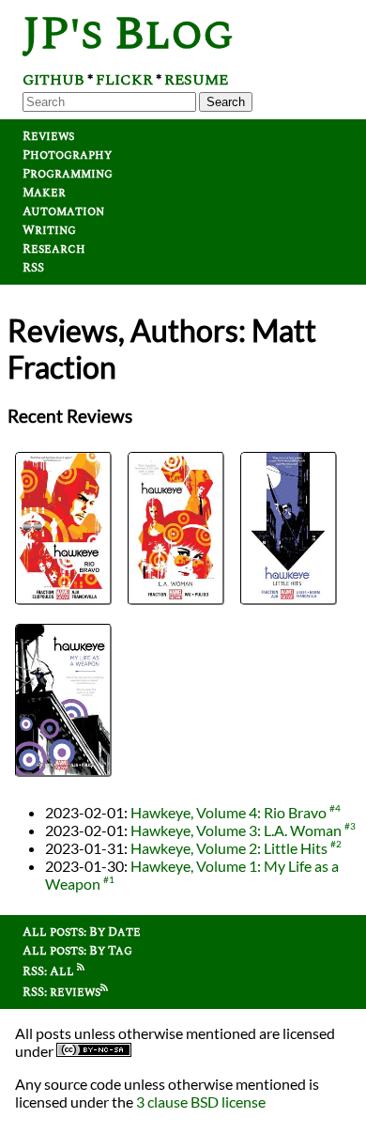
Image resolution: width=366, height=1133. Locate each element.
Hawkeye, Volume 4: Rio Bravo (228, 812)
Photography (67, 155)
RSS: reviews (61, 992)
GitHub (53, 80)
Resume (196, 80)
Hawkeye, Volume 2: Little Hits (229, 848)
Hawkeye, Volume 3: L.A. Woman (236, 830)
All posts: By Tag (77, 950)
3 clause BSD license (201, 1101)
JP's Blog (128, 34)
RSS (33, 267)
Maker (44, 192)
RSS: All (50, 971)
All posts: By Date (82, 932)
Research (54, 249)
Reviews (48, 136)
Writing (49, 230)
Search (225, 102)
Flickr (124, 80)
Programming (68, 173)
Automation (63, 211)
